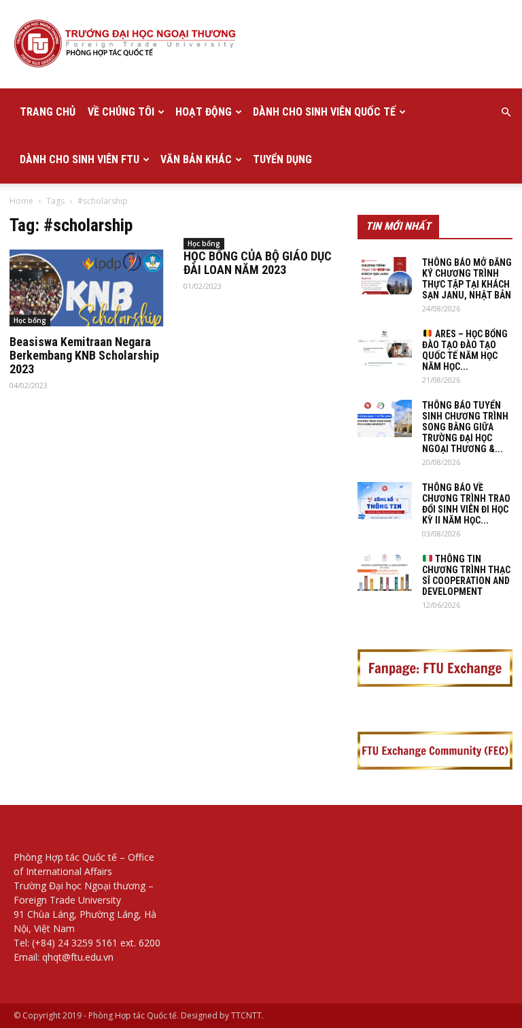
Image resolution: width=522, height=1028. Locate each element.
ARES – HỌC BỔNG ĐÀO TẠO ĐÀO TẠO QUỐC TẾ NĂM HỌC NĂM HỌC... (465, 350)
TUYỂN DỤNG (282, 159)
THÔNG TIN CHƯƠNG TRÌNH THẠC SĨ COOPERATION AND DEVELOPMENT (466, 575)
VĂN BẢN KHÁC (196, 159)
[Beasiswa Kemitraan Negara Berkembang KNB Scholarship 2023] (87, 288)
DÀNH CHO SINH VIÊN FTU (79, 159)
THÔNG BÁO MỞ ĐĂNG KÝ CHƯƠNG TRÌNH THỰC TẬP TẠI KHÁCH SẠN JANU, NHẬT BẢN (467, 279)
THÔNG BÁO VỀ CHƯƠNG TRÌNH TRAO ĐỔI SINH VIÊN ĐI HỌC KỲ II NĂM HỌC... (466, 504)
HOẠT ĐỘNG (203, 111)
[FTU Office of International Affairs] (261, 45)
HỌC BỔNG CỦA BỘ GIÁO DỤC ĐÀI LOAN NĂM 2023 (258, 263)
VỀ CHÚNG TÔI (121, 111)
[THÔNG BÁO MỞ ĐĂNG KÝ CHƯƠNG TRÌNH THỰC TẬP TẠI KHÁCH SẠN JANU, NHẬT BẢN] (385, 275)
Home (21, 201)
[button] (505, 112)
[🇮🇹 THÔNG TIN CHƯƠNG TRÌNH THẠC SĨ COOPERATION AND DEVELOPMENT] (385, 572)
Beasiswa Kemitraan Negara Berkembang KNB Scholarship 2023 (84, 355)
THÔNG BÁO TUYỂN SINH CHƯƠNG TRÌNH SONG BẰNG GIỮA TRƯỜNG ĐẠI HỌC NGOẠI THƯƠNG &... (465, 427)
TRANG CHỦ (47, 111)
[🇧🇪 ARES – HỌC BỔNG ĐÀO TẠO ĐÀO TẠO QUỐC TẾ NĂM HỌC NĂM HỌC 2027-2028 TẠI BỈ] (385, 347)
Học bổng (30, 320)
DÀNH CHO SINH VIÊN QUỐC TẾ (324, 111)
